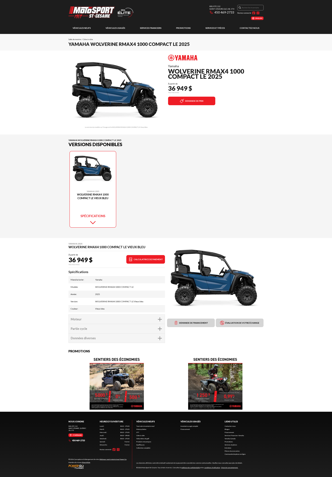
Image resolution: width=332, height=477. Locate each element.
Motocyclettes (141, 429)
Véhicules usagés (115, 28)
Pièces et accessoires (232, 451)
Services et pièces (215, 28)
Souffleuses (140, 445)
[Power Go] (97, 467)
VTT (137, 432)
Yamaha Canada (230, 439)
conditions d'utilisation (212, 468)
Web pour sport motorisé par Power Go (112, 459)
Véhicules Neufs (82, 28)
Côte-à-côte (88, 39)
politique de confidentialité (190, 468)
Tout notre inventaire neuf (145, 426)
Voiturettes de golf (142, 439)
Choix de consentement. (229, 468)
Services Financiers (150, 28)
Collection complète (143, 448)
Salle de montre (74, 39)
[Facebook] (253, 13)
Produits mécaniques (143, 442)
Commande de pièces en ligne (235, 454)
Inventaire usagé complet (189, 426)
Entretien (228, 448)
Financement (185, 429)
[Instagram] (258, 13)
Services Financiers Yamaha (234, 435)
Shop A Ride (86, 462)
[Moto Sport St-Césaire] (100, 12)
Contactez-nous (249, 28)
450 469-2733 (224, 12)
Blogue (227, 429)
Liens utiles (231, 421)
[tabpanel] (114, 435)
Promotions (183, 28)
